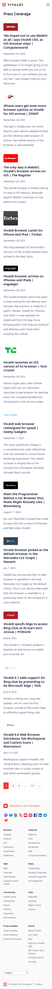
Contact (32, 909)
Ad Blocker (33, 847)
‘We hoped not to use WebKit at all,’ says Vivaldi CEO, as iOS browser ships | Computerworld (25, 41)
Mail (5, 868)
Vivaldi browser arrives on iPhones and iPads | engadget (23, 280)
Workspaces (34, 842)
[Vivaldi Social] (6, 815)
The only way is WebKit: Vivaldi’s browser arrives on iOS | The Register (24, 171)
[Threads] (15, 815)
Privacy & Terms (36, 957)
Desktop (7, 834)
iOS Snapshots (35, 881)
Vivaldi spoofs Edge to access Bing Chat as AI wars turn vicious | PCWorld (25, 628)
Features (32, 834)
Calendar (7, 872)
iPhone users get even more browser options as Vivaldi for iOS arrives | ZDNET (24, 109)
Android (7, 838)
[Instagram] (30, 815)
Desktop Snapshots (37, 872)
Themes (7, 909)
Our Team (33, 934)
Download (8, 855)
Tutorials (32, 901)
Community (9, 901)
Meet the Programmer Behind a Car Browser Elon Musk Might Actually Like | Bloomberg (24, 500)
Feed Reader (9, 876)
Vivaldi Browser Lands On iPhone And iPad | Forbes (22, 232)
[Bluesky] (11, 815)
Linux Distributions (12, 939)
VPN (30, 851)
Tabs (30, 838)
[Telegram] (45, 815)
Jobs (30, 939)
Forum (6, 905)
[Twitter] (20, 815)
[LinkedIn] (40, 815)
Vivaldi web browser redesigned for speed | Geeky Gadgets (20, 428)
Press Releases (10, 934)
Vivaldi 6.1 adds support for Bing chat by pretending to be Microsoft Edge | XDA (24, 681)
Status (39, 984)
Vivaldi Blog (34, 868)
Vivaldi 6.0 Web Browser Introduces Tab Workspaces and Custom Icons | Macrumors (24, 740)
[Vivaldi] (12, 4)
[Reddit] (6, 820)
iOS (5, 842)
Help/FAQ (32, 896)
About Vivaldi (34, 930)
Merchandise (9, 917)
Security (32, 961)
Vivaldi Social (9, 896)
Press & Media (10, 930)
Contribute (8, 913)
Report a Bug (34, 905)
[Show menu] (48, 4)
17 (32, 785)
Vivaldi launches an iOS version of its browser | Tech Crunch (25, 366)
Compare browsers (37, 855)
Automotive (8, 851)
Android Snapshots (37, 876)
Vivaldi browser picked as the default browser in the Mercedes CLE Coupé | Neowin (25, 556)
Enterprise (8, 847)
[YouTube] (25, 815)
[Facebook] (35, 815)
